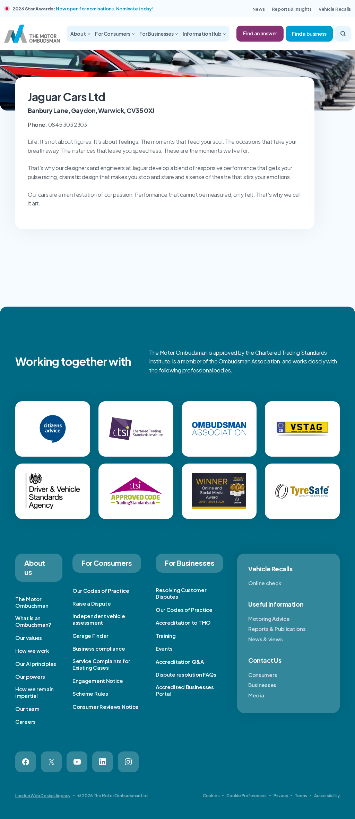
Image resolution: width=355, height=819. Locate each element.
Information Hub (202, 33)
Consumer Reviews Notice (105, 706)
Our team (27, 708)
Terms (301, 795)
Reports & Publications (276, 628)
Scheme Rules (90, 693)
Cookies (211, 795)
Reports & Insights (292, 9)
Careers (25, 721)
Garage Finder (90, 635)
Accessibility (327, 795)
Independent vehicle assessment (98, 619)
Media (256, 695)
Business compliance (98, 648)
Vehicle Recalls (335, 9)
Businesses (262, 684)
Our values (28, 637)
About (78, 33)
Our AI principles (35, 663)
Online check (264, 583)
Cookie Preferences (246, 795)
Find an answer (260, 33)
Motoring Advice (269, 618)
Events (164, 648)
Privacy (281, 795)
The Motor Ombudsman (31, 602)
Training (166, 635)
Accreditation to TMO (183, 622)
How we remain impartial (34, 692)
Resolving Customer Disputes (181, 593)
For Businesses (156, 33)
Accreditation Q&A (180, 661)
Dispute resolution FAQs (186, 674)
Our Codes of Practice (100, 590)
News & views (265, 639)
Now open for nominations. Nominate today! (104, 8)
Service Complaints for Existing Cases (101, 664)
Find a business (309, 33)
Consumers (262, 674)
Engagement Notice (97, 680)
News (258, 9)
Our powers (30, 676)
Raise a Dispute (91, 603)
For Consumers (113, 33)
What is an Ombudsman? (33, 621)
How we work (32, 650)
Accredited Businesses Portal (185, 690)
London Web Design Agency (42, 795)
